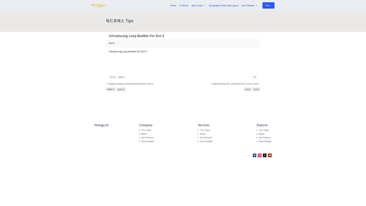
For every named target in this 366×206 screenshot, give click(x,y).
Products (183, 5)
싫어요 (121, 77)
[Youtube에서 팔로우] (270, 155)
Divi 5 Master (248, 5)
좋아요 (113, 77)
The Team (146, 130)
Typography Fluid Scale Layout (223, 5)
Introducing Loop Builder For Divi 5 (128, 51)
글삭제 (256, 89)
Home (173, 5)
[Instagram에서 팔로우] (259, 155)
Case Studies (147, 141)
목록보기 (110, 89)
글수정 (247, 89)
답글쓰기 (121, 89)
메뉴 (267, 5)
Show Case (196, 5)
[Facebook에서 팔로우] (254, 155)
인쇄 (254, 77)
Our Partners (147, 137)
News (144, 134)
